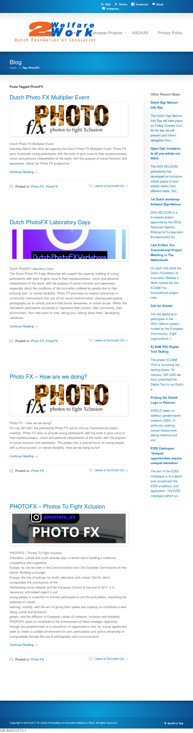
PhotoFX (52, 186)
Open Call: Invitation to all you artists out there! (166, 153)
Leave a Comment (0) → (111, 185)
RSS (107, 4)
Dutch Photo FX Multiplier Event (49, 97)
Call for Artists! (162, 305)
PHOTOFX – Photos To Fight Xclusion (57, 506)
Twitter (123, 4)
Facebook (142, 4)
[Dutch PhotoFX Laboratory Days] (69, 260)
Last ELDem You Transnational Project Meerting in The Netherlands (166, 252)
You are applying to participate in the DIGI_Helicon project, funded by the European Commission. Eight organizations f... (167, 326)
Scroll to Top (175, 723)
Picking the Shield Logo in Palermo (164, 400)
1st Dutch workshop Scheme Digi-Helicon (166, 201)
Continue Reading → (24, 171)
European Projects (106, 32)
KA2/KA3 (140, 32)
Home (52, 32)
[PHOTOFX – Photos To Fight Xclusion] (69, 544)
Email (160, 4)
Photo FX (37, 186)
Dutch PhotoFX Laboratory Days (50, 222)
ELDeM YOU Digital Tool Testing (165, 349)
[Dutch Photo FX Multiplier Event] (69, 135)
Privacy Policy (170, 32)
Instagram (112, 8)
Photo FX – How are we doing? (48, 376)
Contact (73, 32)
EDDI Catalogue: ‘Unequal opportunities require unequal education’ (166, 455)
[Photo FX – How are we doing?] (69, 414)
